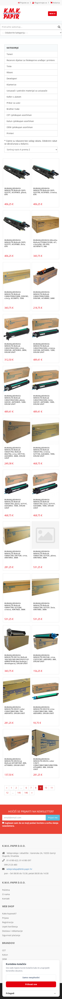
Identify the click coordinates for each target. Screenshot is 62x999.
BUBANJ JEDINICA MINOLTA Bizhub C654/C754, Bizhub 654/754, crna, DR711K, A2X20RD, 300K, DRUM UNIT (14, 452)
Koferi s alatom (14, 96)
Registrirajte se (40, 2)
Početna (6, 890)
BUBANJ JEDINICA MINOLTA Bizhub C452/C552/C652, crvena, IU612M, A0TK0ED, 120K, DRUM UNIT (44, 348)
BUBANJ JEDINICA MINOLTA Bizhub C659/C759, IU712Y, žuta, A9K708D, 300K (44, 606)
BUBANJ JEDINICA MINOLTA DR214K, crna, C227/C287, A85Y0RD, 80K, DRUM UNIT (45, 658)
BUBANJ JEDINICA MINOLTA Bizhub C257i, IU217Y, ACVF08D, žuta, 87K (15, 243)
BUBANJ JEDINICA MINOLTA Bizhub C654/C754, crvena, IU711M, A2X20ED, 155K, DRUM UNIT (44, 451)
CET (4, 950)
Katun (5, 954)
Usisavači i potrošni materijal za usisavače (27, 90)
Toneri (10, 54)
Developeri (12, 78)
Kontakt (6, 898)
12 (7, 792)
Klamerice (11, 84)
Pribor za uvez (13, 102)
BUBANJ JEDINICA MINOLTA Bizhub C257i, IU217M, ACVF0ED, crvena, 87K (45, 191)
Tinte (9, 66)
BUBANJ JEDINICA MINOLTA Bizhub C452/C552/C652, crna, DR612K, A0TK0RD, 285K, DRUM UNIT (15, 348)
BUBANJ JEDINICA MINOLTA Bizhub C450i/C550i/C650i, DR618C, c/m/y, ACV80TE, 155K (16, 295)
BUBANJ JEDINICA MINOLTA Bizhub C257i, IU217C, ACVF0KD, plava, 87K (15, 191)
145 (19, 792)
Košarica (56, 2)
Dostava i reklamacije (12, 931)
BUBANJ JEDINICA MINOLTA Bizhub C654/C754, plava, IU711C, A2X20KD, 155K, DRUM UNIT (15, 503)
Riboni (10, 72)
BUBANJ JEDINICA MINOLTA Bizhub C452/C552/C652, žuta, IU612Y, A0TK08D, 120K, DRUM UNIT (44, 399)
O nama (6, 894)
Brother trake (13, 109)
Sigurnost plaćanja (11, 935)
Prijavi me (53, 817)
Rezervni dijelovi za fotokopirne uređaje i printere (31, 60)
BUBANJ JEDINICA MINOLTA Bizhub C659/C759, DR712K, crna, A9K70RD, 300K (16, 554)
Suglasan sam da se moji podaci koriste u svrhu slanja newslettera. (30, 824)
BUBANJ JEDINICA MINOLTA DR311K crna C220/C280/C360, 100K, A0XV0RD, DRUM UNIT (43, 710)
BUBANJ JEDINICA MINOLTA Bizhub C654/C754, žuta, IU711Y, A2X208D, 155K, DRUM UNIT (44, 503)
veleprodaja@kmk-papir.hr (19, 869)
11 (52, 787)
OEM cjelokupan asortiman (20, 127)
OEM (4, 959)
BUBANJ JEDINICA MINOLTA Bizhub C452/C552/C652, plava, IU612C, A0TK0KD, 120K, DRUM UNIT (15, 399)
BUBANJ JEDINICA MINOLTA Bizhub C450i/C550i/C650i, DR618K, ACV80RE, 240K (44, 295)
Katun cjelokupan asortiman (20, 121)
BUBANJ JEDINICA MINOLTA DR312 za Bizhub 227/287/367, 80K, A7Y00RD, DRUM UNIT (15, 762)
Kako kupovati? (9, 913)
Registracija (7, 922)
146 (26, 792)
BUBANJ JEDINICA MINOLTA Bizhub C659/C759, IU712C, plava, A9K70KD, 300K (44, 554)
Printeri (10, 133)
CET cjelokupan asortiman (19, 115)
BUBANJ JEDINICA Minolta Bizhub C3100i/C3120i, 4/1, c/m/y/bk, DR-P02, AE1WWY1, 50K (45, 243)
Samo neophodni (31, 977)
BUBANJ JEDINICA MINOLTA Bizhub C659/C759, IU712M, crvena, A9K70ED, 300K (14, 606)
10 (46, 787)
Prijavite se (24, 2)
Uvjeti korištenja (10, 926)
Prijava (5, 918)
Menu (53, 14)
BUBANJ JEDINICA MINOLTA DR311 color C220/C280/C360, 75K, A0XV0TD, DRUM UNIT (14, 710)
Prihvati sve (31, 984)
